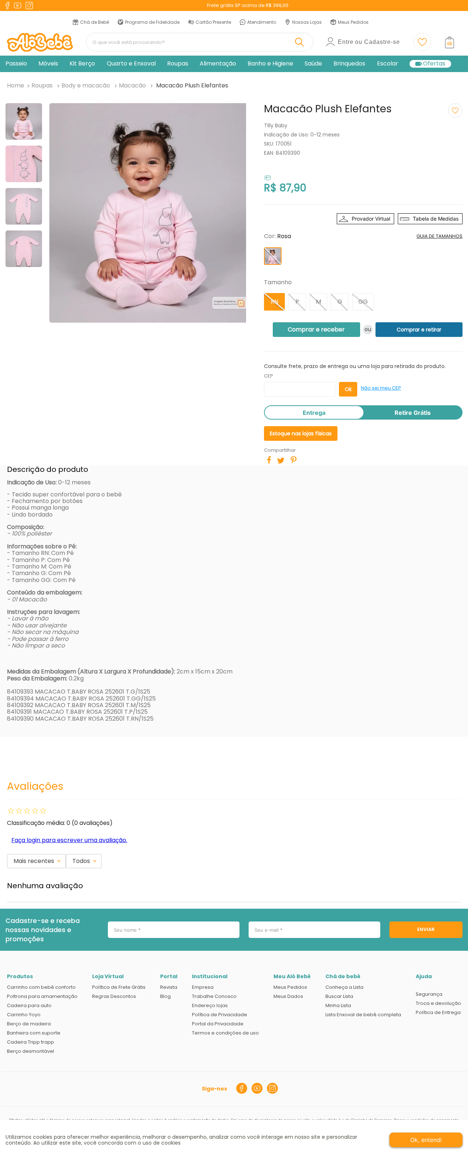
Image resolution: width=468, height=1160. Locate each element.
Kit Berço (82, 63)
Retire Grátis (413, 412)
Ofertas (434, 64)
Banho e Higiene (270, 63)
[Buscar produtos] (301, 42)
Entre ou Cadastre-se (369, 42)
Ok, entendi (426, 1140)
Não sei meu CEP (381, 387)
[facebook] (269, 459)
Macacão (132, 86)
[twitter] (280, 460)
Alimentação (218, 63)
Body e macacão (85, 86)
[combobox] (199, 42)
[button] (273, 256)
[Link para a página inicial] (15, 86)
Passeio (16, 63)
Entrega (314, 412)
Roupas (177, 63)
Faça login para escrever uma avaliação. (69, 840)
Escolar (387, 63)
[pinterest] (294, 459)
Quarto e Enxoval (131, 63)
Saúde (313, 63)
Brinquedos (349, 63)
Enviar (426, 929)
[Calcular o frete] (348, 389)
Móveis (48, 63)
